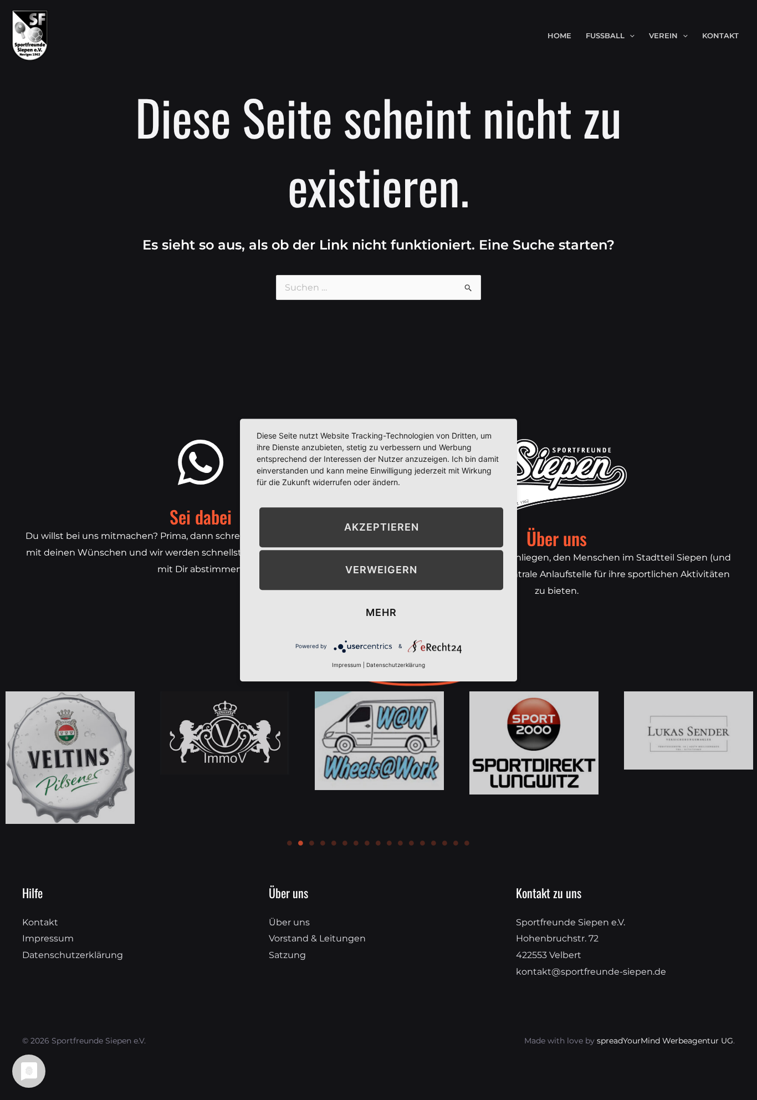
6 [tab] (345, 843)
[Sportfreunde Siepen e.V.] (30, 34)
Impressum (48, 938)
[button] (630, 35)
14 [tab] (433, 843)
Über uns (289, 922)
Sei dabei (201, 516)
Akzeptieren (381, 527)
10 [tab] (389, 843)
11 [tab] (400, 843)
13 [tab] (422, 843)
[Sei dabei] (201, 462)
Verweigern (381, 570)
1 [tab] (289, 843)
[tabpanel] (224, 733)
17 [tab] (467, 843)
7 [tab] (356, 843)
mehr (381, 612)
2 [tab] (300, 843)
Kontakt (40, 922)
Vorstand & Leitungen (317, 938)
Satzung (287, 955)
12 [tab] (411, 843)
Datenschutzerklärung (72, 955)
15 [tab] (445, 843)
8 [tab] (367, 843)
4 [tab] (323, 843)
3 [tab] (312, 843)
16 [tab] (456, 843)
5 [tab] (334, 843)
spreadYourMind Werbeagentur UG (665, 1041)
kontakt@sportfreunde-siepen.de (591, 971)
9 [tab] (378, 843)
